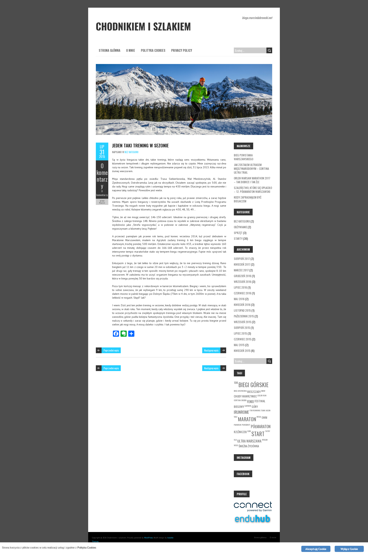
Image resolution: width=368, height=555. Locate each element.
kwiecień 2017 (242, 264)
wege (236, 445)
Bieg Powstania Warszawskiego (243, 157)
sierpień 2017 (242, 258)
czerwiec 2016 (242, 293)
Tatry (267, 431)
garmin (248, 405)
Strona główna (109, 50)
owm (264, 417)
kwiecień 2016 (242, 304)
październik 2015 (244, 316)
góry (255, 406)
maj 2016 (239, 299)
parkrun (237, 424)
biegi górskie (253, 384)
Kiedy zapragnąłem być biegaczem (247, 199)
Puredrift (246, 424)
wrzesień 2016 (242, 281)
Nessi (259, 416)
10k (236, 382)
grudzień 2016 (242, 276)
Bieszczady (254, 391)
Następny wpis (211, 350)
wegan (265, 439)
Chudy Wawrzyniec (245, 396)
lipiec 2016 (240, 287)
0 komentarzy (102, 175)
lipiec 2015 (240, 333)
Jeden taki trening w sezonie (140, 145)
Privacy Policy (181, 50)
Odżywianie (240, 227)
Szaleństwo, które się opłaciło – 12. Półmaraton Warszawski (253, 190)
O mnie (130, 50)
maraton (247, 419)
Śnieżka (243, 446)
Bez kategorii (131, 152)
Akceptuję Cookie (315, 549)
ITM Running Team (257, 410)
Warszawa (253, 440)
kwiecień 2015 (242, 350)
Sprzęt (238, 233)
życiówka (253, 446)
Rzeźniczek (240, 432)
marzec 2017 (241, 270)
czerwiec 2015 (242, 339)
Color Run (261, 395)
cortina (237, 400)
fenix (250, 401)
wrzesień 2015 (242, 322)
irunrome (241, 412)
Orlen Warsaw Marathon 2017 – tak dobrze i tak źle (252, 180)
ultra (241, 440)
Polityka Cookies (153, 50)
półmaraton (261, 426)
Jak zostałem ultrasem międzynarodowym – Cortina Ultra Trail (251, 168)
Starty (238, 238)
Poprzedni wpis (111, 350)
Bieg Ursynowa (240, 390)
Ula (235, 439)
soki (249, 431)
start (257, 434)
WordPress (148, 537)
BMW (263, 390)
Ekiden (243, 400)
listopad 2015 (242, 310)
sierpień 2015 (242, 327)
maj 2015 (239, 345)
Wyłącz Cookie (349, 549)
